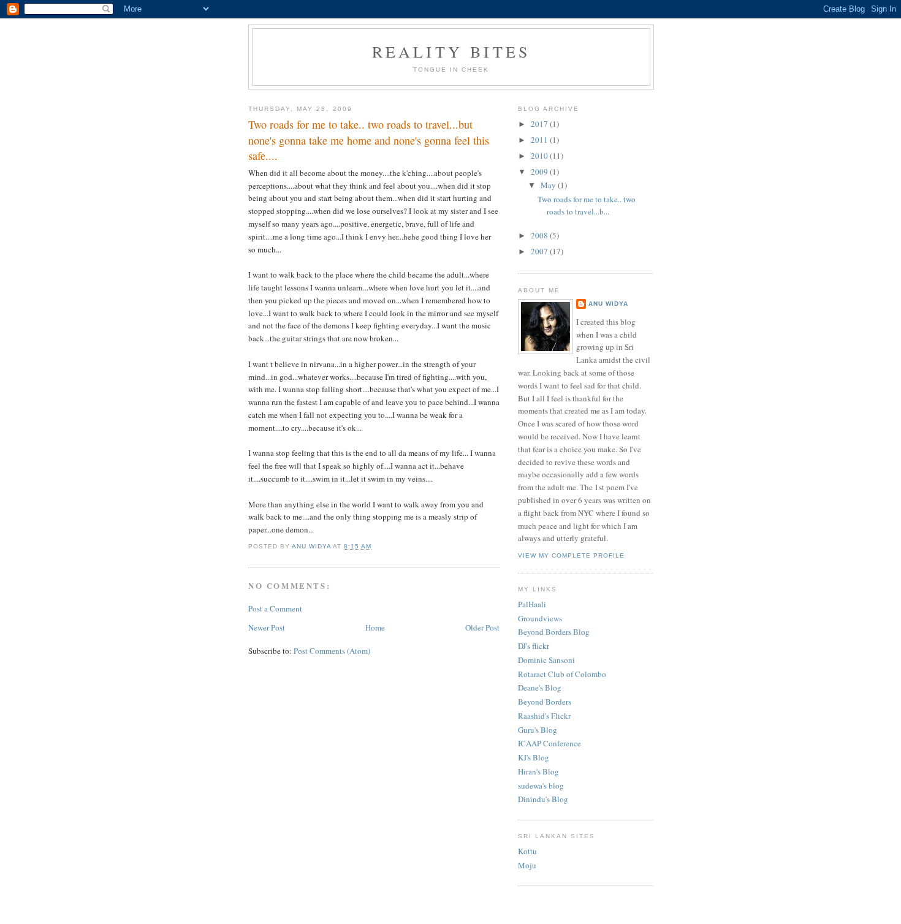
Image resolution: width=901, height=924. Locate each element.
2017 (540, 123)
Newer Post (266, 627)
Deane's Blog (539, 687)
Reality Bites (451, 51)
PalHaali (532, 604)
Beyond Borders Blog (554, 631)
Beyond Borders (544, 701)
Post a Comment (275, 608)
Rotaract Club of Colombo (562, 674)
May (549, 185)
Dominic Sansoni (546, 659)
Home (375, 627)
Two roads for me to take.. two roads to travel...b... (587, 205)
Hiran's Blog (538, 771)
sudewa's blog (541, 785)
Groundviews (540, 618)
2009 (540, 171)
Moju (527, 865)
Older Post (482, 627)
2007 (540, 251)
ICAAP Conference (549, 743)
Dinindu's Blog (543, 799)
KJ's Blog (533, 757)
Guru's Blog (537, 729)
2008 (540, 235)
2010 (540, 155)
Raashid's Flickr (544, 715)
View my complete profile (571, 555)
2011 (540, 139)
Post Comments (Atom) (332, 650)
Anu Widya (608, 303)
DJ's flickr (533, 645)
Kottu (527, 851)
